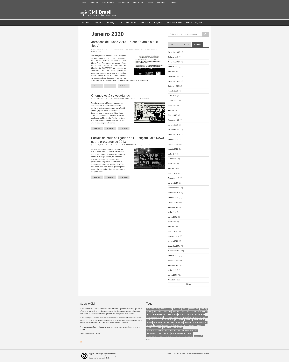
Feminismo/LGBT (174, 22)
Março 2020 (172, 115)
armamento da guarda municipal (195, 322)
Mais (188, 284)
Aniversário (204, 317)
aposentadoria (169, 322)
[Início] (83, 13)
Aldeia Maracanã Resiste (158, 314)
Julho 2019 (172, 154)
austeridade (169, 336)
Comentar (110, 86)
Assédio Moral (177, 328)
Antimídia (188, 320)
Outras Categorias (194, 22)
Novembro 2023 (174, 52)
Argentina (179, 322)
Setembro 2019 (174, 144)
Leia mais (98, 86)
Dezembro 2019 (174, 130)
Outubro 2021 (173, 67)
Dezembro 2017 (174, 246)
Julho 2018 (172, 212)
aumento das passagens (155, 336)
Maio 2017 (172, 280)
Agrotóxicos (202, 311)
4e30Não (185, 309)
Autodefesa (189, 336)
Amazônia (190, 314)
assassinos (167, 328)
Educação (111, 22)
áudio (190, 333)
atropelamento (164, 333)
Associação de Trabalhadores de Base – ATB (161, 330)
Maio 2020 (172, 105)
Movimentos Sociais (129, 49)
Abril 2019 (172, 169)
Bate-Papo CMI (138, 2)
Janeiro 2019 (173, 183)
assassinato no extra (154, 328)
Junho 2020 (172, 101)
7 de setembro (194, 309)
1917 (170, 309)
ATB (179, 330)
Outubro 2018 (173, 198)
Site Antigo (173, 2)
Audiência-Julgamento (178, 333)
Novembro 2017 (174, 251)
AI (147, 314)
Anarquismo (184, 317)
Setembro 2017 (174, 261)
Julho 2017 (172, 270)
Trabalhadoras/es (128, 22)
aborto (149, 311)
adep (183, 311)
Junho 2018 (172, 217)
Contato (150, 2)
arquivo (198, 45)
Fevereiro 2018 (173, 236)
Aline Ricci (181, 314)
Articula (150, 325)
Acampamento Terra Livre (162, 311)
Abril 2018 (172, 227)
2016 (179, 309)
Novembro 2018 (174, 193)
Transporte (98, 22)
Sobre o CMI (94, 2)
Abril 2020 (172, 110)
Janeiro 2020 (173, 125)
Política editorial (108, 2)
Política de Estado (128, 99)
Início (84, 2)
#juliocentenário (153, 309)
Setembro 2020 (174, 86)
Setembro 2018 (174, 202)
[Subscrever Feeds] (111, 341)
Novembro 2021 (174, 62)
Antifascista (179, 320)
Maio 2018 (172, 222)
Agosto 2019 (173, 149)
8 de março (204, 309)
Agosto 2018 (173, 207)
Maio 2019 (172, 164)
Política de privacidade (194, 353)
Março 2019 (172, 173)
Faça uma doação (179, 353)
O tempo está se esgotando (110, 95)
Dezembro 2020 (174, 76)
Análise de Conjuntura (155, 317)
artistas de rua (189, 325)
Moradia (85, 22)
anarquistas (194, 317)
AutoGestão (198, 336)
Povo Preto (145, 22)
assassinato (200, 325)
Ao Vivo (149, 322)
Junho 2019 (172, 159)
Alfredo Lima (172, 314)
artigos (186, 45)
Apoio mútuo (157, 322)
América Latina (200, 314)
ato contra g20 (152, 333)
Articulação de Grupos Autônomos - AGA (168, 325)
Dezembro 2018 (174, 188)
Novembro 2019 (174, 135)
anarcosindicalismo (171, 317)
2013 (174, 309)
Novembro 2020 (174, 81)
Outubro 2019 (173, 139)
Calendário (161, 2)
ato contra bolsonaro (189, 330)
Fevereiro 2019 (173, 178)
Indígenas (158, 22)
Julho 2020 (172, 96)
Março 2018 (172, 231)
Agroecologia (191, 311)
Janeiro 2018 (173, 241)
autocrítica (179, 336)
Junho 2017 (172, 275)
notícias (174, 45)
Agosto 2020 (173, 91)
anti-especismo (152, 320)
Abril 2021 (172, 72)
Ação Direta (176, 311)
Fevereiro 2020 (173, 120)
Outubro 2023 (173, 57)
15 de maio (164, 309)
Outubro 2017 (173, 256)
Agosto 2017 (173, 265)
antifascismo (169, 320)
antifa (161, 320)
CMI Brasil (100, 12)
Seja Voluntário (123, 2)
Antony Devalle (198, 320)
